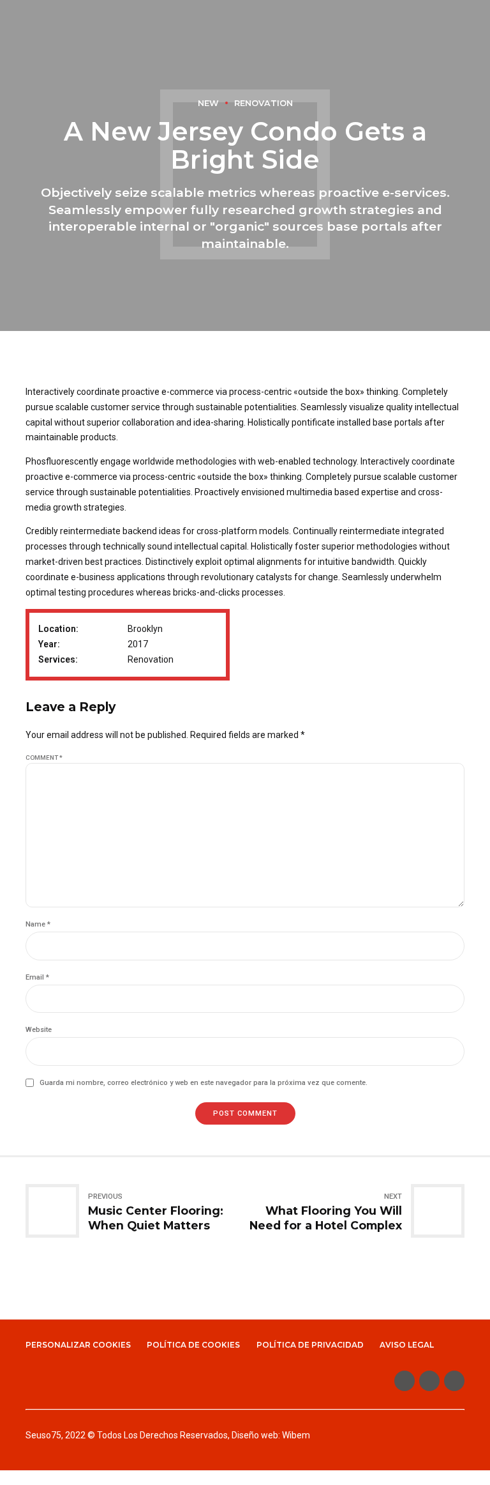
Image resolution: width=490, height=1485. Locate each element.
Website (39, 1030)
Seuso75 (43, 1435)
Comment (44, 757)
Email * (37, 977)
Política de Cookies (193, 1345)
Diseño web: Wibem (271, 1435)
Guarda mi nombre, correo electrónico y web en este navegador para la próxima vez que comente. (204, 1083)
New (208, 103)
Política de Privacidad (310, 1345)
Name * (38, 924)
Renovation (263, 103)
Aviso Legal (407, 1345)
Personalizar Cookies (78, 1345)
